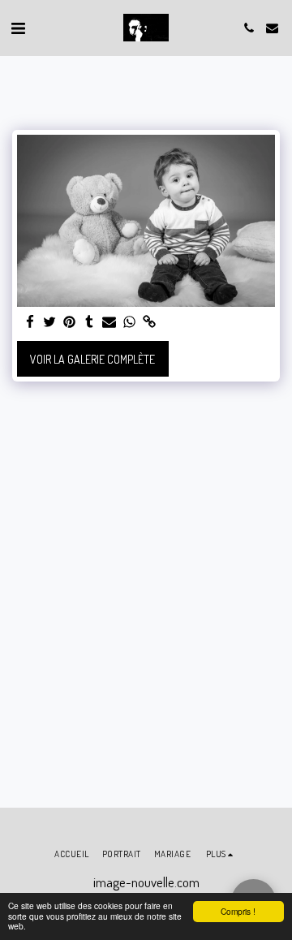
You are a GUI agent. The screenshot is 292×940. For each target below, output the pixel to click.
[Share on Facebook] (30, 322)
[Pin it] (69, 322)
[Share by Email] (109, 322)
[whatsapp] (129, 322)
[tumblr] (90, 322)
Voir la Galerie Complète (92, 359)
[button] (18, 27)
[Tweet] (50, 322)
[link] (149, 322)
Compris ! (238, 911)
